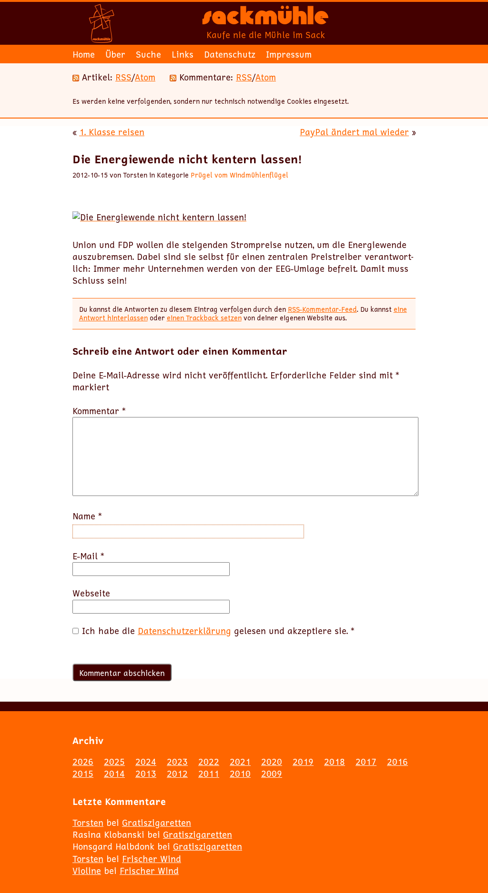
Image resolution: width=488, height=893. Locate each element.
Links (182, 54)
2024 (145, 761)
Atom (145, 77)
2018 (334, 761)
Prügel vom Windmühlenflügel (239, 175)
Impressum (289, 54)
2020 (271, 761)
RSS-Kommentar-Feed (322, 309)
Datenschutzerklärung (184, 631)
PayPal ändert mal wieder (354, 132)
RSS (123, 77)
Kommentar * (99, 411)
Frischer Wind (151, 859)
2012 (177, 773)
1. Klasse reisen (111, 132)
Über (115, 54)
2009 (271, 773)
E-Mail (88, 556)
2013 (145, 773)
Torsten (87, 822)
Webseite (91, 593)
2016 (397, 761)
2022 (208, 761)
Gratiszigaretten (156, 822)
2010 (240, 773)
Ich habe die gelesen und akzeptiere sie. (218, 631)
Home (83, 54)
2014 (114, 773)
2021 (240, 761)
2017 (366, 761)
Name (87, 516)
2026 (82, 761)
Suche (148, 54)
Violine (86, 870)
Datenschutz (229, 54)
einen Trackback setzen (204, 318)
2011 (208, 773)
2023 (177, 761)
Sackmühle (265, 19)
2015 (82, 773)
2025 (114, 761)
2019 (303, 761)
